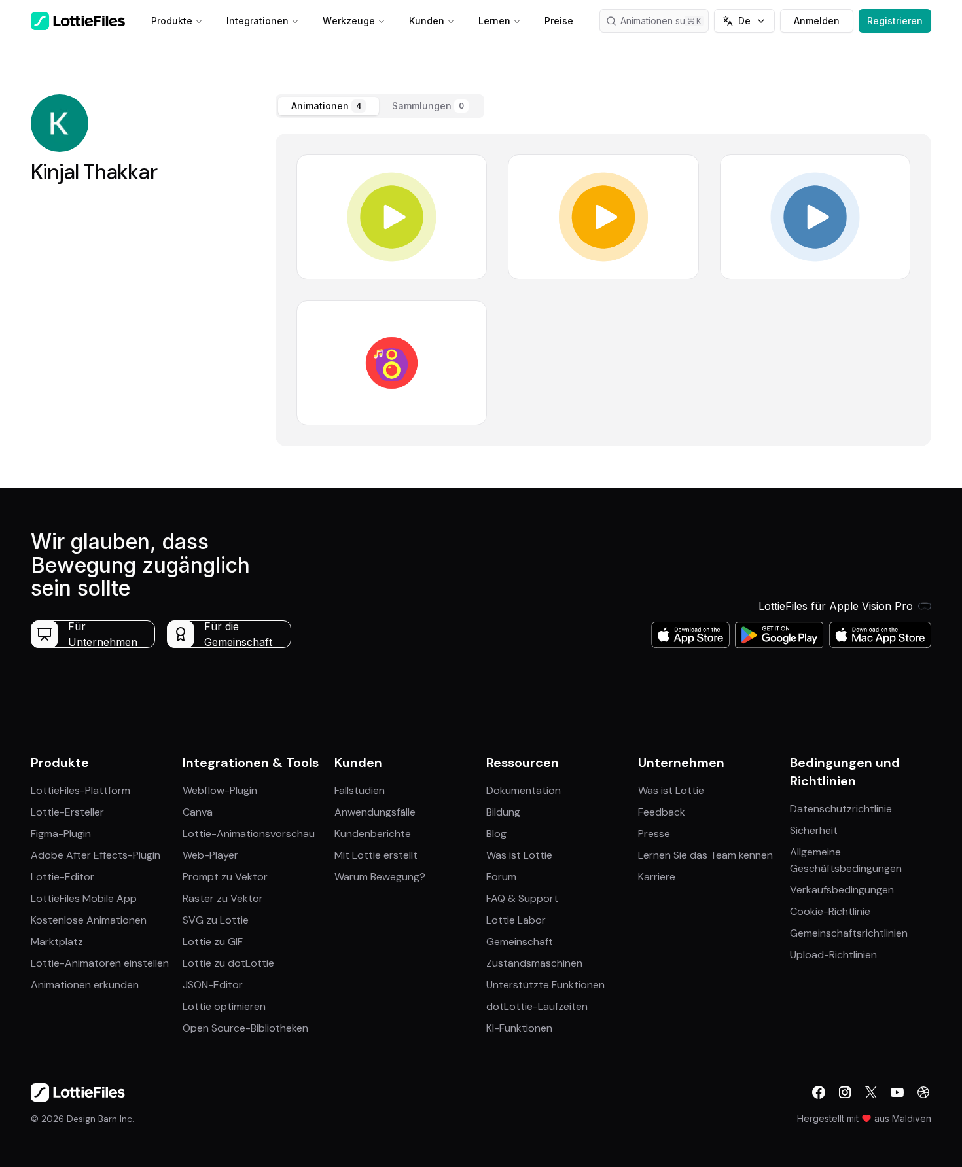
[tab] (328, 106)
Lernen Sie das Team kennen (705, 855)
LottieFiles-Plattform (80, 790)
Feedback (661, 812)
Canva (198, 812)
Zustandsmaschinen (534, 963)
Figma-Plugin (61, 833)
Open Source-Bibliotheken (245, 1028)
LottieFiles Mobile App (84, 898)
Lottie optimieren (224, 1006)
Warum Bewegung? (379, 877)
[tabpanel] (603, 290)
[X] (871, 1092)
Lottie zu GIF (213, 941)
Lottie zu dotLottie (228, 963)
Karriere (656, 877)
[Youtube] (897, 1092)
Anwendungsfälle (375, 812)
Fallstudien (359, 790)
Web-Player (210, 855)
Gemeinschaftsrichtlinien (849, 933)
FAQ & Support (522, 898)
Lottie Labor (516, 920)
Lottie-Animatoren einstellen (100, 963)
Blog (496, 833)
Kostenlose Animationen (89, 920)
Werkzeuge (349, 20)
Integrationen (257, 20)
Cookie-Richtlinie (830, 911)
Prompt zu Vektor (225, 877)
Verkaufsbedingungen (842, 890)
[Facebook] (819, 1092)
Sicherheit (814, 830)
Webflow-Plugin (220, 790)
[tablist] (380, 106)
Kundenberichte (372, 833)
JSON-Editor (213, 985)
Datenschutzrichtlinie (841, 809)
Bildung (503, 812)
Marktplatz (57, 941)
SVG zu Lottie (216, 920)
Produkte (171, 20)
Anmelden (817, 20)
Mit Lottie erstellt (376, 855)
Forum (501, 877)
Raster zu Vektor (223, 898)
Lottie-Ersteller (67, 812)
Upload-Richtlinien (833, 954)
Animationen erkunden (85, 985)
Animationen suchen (663, 20)
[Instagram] (845, 1092)
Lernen (494, 20)
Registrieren (895, 20)
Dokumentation (523, 790)
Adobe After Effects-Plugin (95, 855)
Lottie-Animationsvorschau (249, 833)
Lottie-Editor (62, 877)
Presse (654, 833)
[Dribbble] (923, 1092)
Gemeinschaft (519, 941)
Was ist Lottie (519, 855)
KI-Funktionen (519, 1028)
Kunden (426, 20)
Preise (558, 20)
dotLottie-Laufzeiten (537, 1006)
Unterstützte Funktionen (545, 985)
